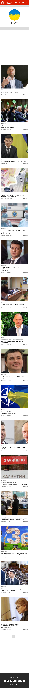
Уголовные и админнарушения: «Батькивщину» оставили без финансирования (10, 625)
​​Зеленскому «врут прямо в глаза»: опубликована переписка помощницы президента (12, 269)
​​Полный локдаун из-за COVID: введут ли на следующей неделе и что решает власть (14, 518)
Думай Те (26, 94)
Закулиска (4, 89)
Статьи (24, 3)
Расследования (27, 3)
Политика (4, 159)
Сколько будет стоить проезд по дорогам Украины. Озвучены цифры (12, 195)
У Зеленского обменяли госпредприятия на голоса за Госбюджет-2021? (13, 589)
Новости (17, 3)
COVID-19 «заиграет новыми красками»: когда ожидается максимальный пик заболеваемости (13, 232)
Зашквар (4, 337)
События (4, 193)
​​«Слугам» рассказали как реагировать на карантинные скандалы (13, 126)
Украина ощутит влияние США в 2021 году (13, 161)
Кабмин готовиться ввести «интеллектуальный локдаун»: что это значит (14, 483)
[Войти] (19, 684)
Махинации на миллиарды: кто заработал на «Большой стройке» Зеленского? (14, 554)
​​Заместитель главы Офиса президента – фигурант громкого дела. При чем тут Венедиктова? (12, 341)
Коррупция (4, 551)
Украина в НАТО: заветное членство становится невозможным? (11, 412)
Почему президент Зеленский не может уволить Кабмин (12, 305)
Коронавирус (5, 228)
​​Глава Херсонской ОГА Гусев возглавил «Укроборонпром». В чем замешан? (12, 377)
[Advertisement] (14, 47)
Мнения (20, 3)
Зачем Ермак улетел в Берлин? (10, 92)
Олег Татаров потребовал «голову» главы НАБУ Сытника (13, 448)
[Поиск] (10, 684)
